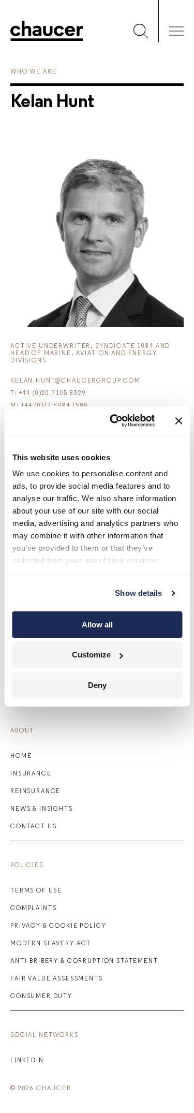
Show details (138, 593)
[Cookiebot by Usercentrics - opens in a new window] (114, 421)
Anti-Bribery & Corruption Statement (84, 961)
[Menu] (176, 33)
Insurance (31, 774)
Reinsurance (35, 791)
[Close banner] (178, 420)
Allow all (97, 624)
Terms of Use (36, 891)
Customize (91, 654)
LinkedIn (27, 1061)
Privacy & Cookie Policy (58, 926)
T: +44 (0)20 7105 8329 (48, 393)
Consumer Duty (41, 996)
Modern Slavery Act (50, 944)
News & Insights (41, 809)
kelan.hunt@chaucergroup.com (75, 381)
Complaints (33, 908)
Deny (97, 685)
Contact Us (33, 827)
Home (21, 756)
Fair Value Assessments (56, 979)
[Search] (140, 33)
